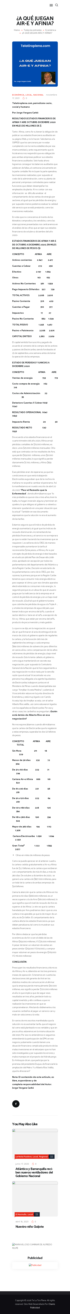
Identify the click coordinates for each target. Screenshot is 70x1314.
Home (17, 30)
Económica (50, 30)
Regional (43, 1156)
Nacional (38, 95)
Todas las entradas (33, 30)
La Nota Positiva (24, 1156)
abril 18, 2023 (21, 1221)
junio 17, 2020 (22, 1163)
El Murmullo (21, 1214)
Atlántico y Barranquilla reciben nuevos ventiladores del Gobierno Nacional (34, 1172)
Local (29, 95)
